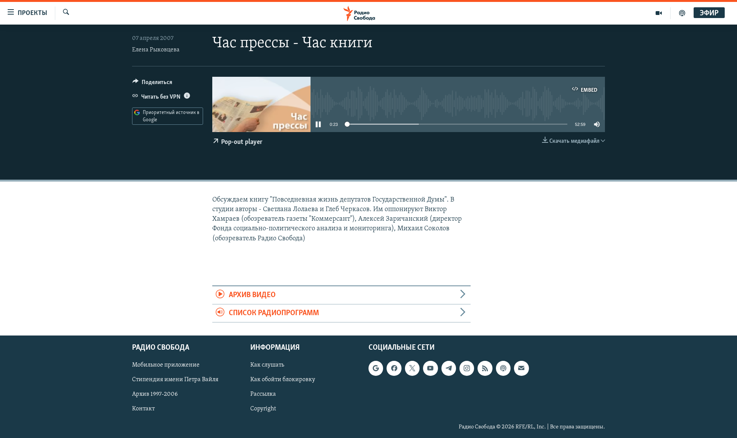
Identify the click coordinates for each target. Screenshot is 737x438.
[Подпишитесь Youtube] (430, 368)
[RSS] (485, 368)
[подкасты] (682, 13)
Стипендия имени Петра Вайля (175, 380)
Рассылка (263, 395)
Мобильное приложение (166, 365)
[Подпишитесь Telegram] (448, 368)
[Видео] (659, 13)
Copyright (263, 409)
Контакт (143, 409)
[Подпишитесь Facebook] (394, 368)
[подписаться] (521, 368)
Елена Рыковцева (156, 50)
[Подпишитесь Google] (375, 368)
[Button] (152, 84)
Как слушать (267, 365)
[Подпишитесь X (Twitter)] (412, 368)
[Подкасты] (503, 368)
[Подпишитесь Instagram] (466, 368)
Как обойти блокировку (282, 380)
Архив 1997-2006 (155, 395)
